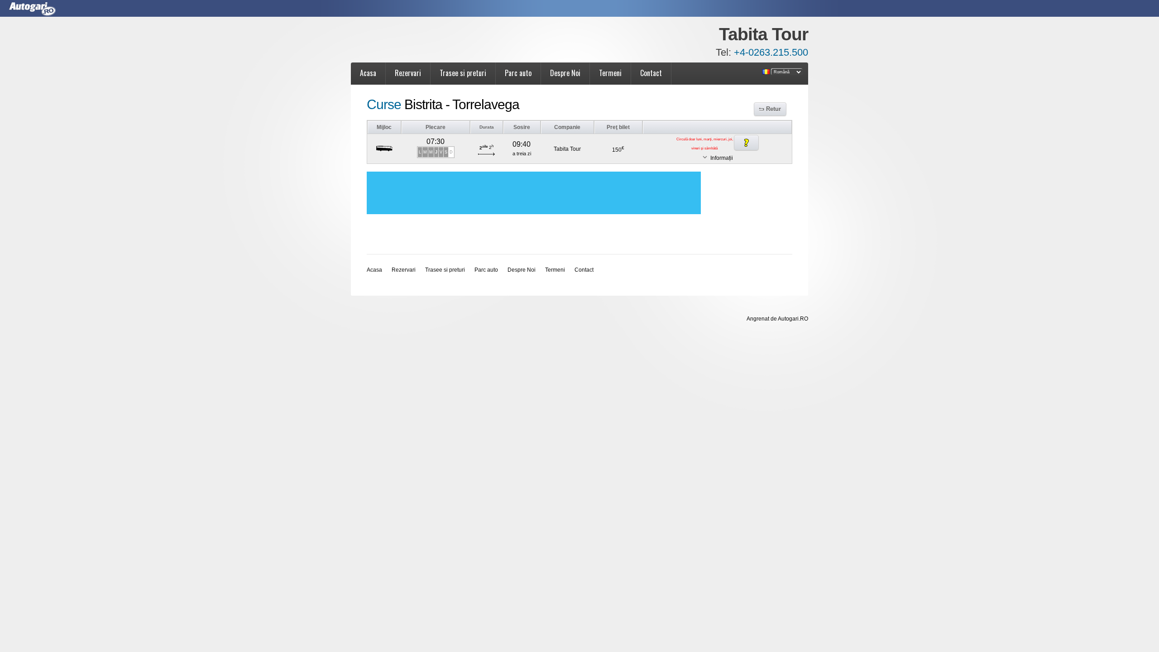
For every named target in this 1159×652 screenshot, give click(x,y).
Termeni (610, 72)
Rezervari (408, 72)
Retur (773, 108)
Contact (651, 72)
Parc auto (518, 72)
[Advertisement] (534, 193)
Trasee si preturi (463, 72)
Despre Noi (565, 72)
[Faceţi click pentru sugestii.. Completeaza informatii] (746, 142)
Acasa (368, 72)
